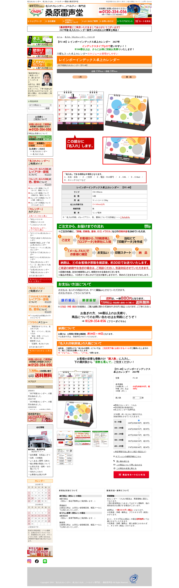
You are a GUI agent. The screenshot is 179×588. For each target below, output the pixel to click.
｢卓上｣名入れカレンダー (39, 262)
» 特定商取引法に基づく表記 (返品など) (129, 452)
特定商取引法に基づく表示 (115, 1)
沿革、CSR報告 (36, 458)
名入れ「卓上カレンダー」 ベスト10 (80, 37)
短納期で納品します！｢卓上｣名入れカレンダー (40, 244)
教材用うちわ (35, 341)
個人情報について (133, 1)
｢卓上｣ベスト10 (36, 219)
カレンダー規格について (39, 189)
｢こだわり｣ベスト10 (38, 225)
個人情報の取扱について (40, 464)
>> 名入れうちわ (37, 154)
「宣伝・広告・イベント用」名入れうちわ (39, 337)
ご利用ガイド (39, 162)
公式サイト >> (38, 451)
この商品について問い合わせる (129, 465)
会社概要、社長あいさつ (40, 455)
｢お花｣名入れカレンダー (39, 270)
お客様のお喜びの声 (38, 475)
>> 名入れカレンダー (38, 151)
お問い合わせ (147, 1)
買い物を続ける (122, 461)
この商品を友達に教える (126, 468)
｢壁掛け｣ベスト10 (37, 222)
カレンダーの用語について (40, 199)
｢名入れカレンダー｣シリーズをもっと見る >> (40, 280)
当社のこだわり (36, 472)
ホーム (59, 37)
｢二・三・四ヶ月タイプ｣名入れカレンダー (40, 266)
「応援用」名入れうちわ (39, 344)
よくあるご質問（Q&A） (40, 461)
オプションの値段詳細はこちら (128, 456)
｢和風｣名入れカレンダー (39, 272)
